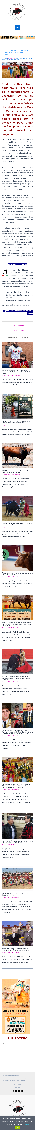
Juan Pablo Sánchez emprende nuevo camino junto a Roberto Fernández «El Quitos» (17, 841)
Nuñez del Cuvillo (9, 59)
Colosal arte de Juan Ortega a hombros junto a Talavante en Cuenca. (17, 524)
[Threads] (16, 1091)
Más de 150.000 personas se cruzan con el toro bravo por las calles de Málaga (16, 422)
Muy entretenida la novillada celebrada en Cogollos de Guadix (16, 894)
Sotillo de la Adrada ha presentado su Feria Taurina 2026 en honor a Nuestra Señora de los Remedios (16, 624)
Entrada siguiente (17, 330)
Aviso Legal (18, 1087)
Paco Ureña (16, 59)
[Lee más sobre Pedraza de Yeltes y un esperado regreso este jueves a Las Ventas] (17, 558)
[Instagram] (19, 1091)
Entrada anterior (17, 326)
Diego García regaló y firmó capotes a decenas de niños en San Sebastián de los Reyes (16, 371)
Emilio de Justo (19, 58)
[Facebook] (13, 1091)
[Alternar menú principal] (17, 27)
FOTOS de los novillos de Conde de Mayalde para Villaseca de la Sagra (17, 471)
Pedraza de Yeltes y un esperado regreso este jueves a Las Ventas (17, 573)
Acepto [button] (17, 1127)
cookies (26, 1124)
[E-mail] (22, 1091)
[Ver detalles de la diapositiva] (17, 1053)
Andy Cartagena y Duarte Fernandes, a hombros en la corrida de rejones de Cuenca (17, 949)
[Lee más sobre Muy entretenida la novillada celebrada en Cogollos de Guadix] (17, 878)
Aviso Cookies (17, 1084)
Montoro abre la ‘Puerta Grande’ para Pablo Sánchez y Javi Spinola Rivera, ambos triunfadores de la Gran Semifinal (16, 786)
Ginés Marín (25, 58)
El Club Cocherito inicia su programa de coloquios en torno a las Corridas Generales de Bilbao (16, 678)
